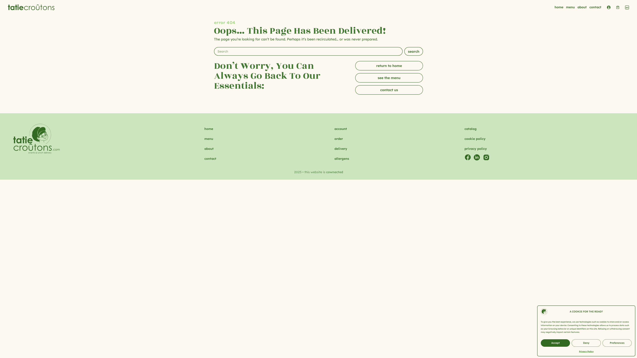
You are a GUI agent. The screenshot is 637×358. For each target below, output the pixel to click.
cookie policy (475, 139)
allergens (341, 159)
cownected (334, 172)
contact (210, 159)
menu (208, 139)
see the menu (389, 78)
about (209, 149)
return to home (389, 65)
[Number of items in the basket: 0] (617, 7)
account (340, 129)
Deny (586, 342)
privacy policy (475, 149)
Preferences (617, 342)
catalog (470, 129)
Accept (555, 342)
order (338, 139)
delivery (340, 149)
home (208, 129)
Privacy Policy (586, 351)
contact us (389, 90)
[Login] (608, 7)
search (413, 51)
